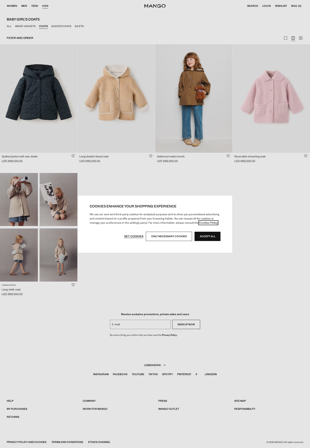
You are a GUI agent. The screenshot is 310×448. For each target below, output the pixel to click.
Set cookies (133, 236)
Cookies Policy (208, 223)
